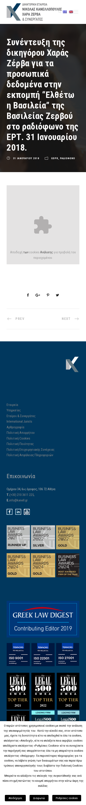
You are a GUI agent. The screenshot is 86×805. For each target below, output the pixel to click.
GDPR (54, 158)
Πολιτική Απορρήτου (21, 433)
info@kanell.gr (18, 500)
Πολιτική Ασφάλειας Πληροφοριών (30, 455)
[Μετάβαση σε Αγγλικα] (71, 11)
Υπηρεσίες (14, 410)
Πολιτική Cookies (18, 438)
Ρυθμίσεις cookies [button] (67, 798)
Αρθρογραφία (15, 427)
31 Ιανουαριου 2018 (26, 158)
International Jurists (19, 421)
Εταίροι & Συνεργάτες (21, 416)
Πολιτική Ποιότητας (20, 444)
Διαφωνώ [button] (39, 798)
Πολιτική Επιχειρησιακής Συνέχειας (30, 450)
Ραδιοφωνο (67, 158)
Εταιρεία (12, 405)
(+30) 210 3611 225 (21, 495)
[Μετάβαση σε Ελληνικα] (65, 11)
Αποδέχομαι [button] (15, 798)
